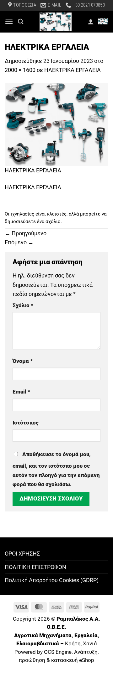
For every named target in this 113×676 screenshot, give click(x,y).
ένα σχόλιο (49, 221)
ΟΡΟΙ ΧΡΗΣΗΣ (22, 553)
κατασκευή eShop (72, 660)
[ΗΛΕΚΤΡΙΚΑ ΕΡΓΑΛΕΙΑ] (56, 124)
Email (21, 392)
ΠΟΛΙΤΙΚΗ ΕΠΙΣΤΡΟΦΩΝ (35, 567)
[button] (9, 21)
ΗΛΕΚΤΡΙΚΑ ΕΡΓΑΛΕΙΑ (72, 70)
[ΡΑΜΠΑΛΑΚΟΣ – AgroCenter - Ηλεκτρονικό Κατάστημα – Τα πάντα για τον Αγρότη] (55, 22)
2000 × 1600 (20, 70)
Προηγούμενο (25, 233)
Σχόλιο (23, 305)
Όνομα (23, 361)
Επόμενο (19, 242)
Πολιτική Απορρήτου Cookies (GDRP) (52, 580)
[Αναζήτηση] (21, 21)
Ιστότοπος (26, 423)
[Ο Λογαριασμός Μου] (91, 21)
